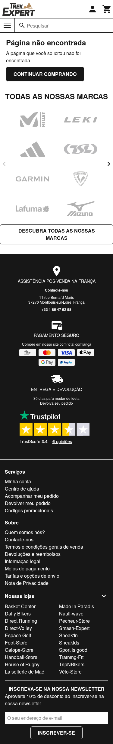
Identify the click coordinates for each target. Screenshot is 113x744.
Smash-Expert (74, 628)
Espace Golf (18, 635)
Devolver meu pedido (28, 503)
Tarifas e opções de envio (32, 575)
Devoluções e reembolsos (33, 553)
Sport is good (73, 649)
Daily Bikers (18, 613)
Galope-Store (19, 649)
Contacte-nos (56, 290)
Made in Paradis (76, 606)
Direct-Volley (18, 628)
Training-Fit (71, 657)
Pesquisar (38, 25)
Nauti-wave (71, 613)
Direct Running (21, 620)
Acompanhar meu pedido (32, 495)
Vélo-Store (70, 671)
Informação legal (22, 561)
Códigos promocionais (29, 510)
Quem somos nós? (25, 532)
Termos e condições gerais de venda (44, 546)
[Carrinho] (107, 9)
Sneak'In (68, 635)
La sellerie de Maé (24, 671)
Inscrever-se (56, 732)
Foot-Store (16, 642)
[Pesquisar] (22, 25)
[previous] (4, 164)
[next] (109, 164)
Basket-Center (20, 606)
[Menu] (7, 25)
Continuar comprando (45, 73)
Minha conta (18, 481)
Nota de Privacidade (27, 582)
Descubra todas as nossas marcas (56, 234)
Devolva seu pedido (56, 403)
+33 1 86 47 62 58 (56, 309)
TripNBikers (71, 664)
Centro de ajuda (22, 488)
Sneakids (69, 642)
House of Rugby (22, 664)
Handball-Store (21, 657)
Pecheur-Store (74, 620)
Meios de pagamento (27, 568)
